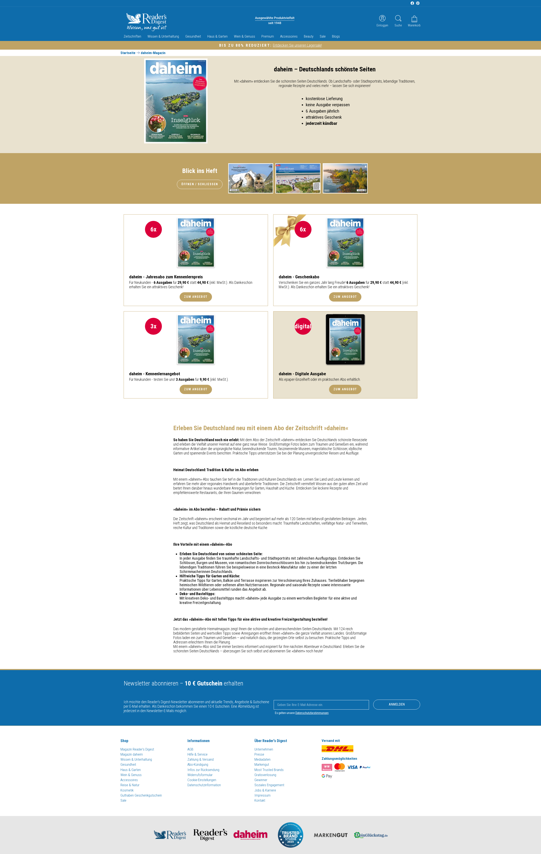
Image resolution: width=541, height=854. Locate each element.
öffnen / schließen (199, 184)
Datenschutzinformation (204, 785)
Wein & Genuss (244, 36)
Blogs (336, 36)
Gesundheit (193, 36)
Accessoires (289, 36)
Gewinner (260, 780)
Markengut (261, 764)
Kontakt (259, 800)
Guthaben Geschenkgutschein (141, 795)
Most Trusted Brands (269, 770)
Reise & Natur (129, 785)
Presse (259, 754)
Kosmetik (127, 790)
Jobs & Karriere (265, 790)
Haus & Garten (217, 36)
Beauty (308, 36)
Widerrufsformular (200, 775)
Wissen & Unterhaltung (163, 36)
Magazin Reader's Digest (137, 749)
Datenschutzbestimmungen (312, 713)
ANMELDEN (397, 704)
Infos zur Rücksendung (203, 770)
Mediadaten (262, 759)
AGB (190, 749)
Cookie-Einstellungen (201, 780)
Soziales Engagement (269, 785)
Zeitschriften (132, 36)
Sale (323, 36)
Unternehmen (263, 749)
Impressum (262, 795)
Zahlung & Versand (200, 759)
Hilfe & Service (197, 754)
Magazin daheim (131, 754)
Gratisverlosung (265, 775)
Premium (267, 36)
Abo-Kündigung (197, 764)
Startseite (127, 53)
